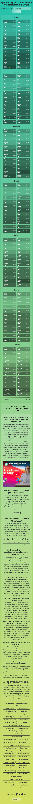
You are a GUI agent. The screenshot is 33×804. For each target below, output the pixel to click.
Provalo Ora (16, 512)
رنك (16, 544)
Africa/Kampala (23, 708)
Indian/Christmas (10, 714)
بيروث (25, 544)
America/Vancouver (23, 753)
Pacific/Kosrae (24, 739)
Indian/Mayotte (23, 751)
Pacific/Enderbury (9, 762)
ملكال (9, 539)
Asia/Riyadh (23, 711)
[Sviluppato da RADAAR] (16, 794)
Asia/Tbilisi (10, 773)
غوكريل (7, 544)
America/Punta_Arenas (16, 779)
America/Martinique (16, 736)
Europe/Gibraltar (23, 719)
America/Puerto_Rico (10, 711)
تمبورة (19, 541)
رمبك (18, 539)
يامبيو (5, 541)
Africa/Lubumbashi (9, 765)
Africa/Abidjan (23, 768)
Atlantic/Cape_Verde (10, 719)
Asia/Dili (9, 768)
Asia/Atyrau (23, 714)
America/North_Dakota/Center (17, 734)
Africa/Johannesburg (23, 762)
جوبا (5, 539)
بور (28, 539)
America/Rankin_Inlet (10, 739)
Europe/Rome (23, 756)
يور (9, 541)
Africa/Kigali (9, 751)
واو (14, 539)
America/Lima (10, 759)
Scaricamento (16, 11)
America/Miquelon (9, 785)
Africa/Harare (23, 742)
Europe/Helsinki (23, 785)
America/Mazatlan (9, 756)
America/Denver (23, 728)
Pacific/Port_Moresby (10, 748)
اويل (28, 541)
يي (24, 541)
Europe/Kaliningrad (9, 782)
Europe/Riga (23, 748)
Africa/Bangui (23, 773)
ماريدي (14, 541)
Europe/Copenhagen (10, 722)
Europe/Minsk (23, 765)
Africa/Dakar (23, 722)
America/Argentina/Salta (16, 731)
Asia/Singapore (9, 753)
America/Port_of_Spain (17, 745)
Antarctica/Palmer (9, 742)
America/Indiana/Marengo (16, 725)
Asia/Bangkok (23, 782)
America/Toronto (16, 788)
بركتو (23, 539)
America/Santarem (16, 776)
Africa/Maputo (9, 717)
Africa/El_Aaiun (23, 717)
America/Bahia (23, 759)
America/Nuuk (10, 708)
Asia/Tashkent (9, 771)
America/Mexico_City (23, 771)
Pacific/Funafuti (9, 728)
